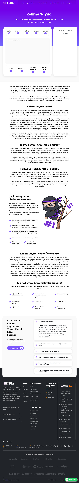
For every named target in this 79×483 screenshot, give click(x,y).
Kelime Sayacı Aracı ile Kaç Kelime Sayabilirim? (54, 357)
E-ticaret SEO (34, 411)
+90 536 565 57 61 (7, 446)
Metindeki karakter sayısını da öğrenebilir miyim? (52, 344)
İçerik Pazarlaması (35, 394)
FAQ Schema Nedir (66, 437)
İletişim (69, 3)
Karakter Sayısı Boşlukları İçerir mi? (50, 351)
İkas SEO (32, 429)
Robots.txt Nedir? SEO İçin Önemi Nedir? (66, 433)
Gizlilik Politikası (52, 480)
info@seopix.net (21, 447)
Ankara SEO (33, 416)
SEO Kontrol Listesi (66, 428)
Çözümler (25, 389)
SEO (31, 386)
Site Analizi (50, 397)
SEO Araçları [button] (41, 3)
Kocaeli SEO (33, 413)
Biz (23, 3)
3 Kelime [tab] (65, 33)
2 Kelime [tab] (69, 30)
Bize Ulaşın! (72, 479)
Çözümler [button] (30, 3)
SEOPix (6, 480)
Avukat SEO (33, 426)
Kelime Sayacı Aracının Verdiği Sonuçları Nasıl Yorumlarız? (54, 371)
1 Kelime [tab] (61, 30)
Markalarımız (54, 3)
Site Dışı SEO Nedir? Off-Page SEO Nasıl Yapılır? (66, 400)
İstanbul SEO (33, 424)
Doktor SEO (33, 418)
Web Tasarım (34, 396)
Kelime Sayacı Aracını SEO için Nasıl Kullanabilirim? (50, 363)
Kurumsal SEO (34, 421)
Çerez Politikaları (64, 480)
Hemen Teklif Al (14, 348)
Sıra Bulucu (50, 389)
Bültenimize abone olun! (10, 419)
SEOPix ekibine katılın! (9, 414)
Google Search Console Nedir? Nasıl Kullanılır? (66, 410)
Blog (62, 3)
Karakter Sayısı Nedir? (46, 321)
